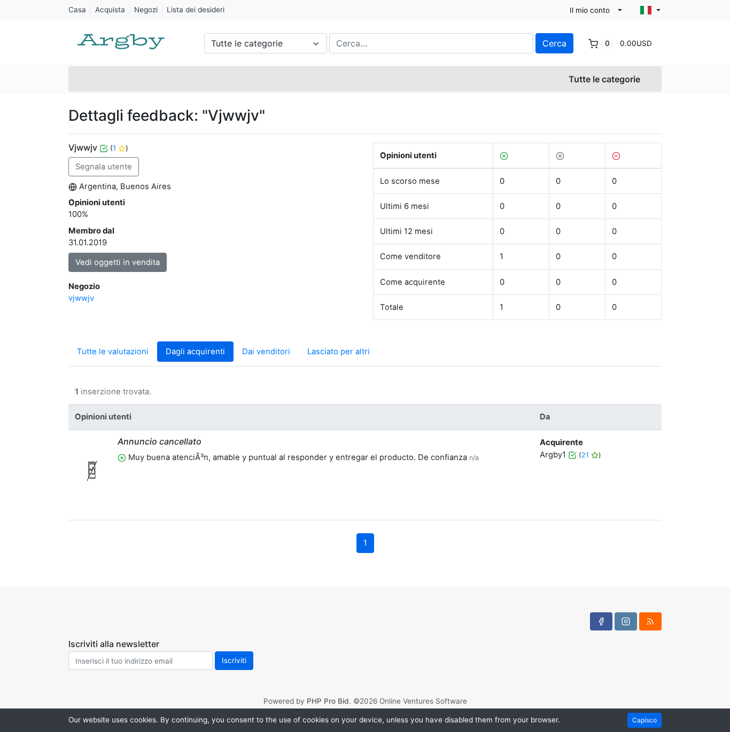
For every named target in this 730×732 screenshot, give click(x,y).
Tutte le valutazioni (113, 351)
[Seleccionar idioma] (650, 10)
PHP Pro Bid (328, 701)
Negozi (146, 9)
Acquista (110, 9)
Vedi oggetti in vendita (117, 262)
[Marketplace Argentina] (121, 36)
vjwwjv (81, 298)
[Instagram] (626, 621)
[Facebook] (601, 621)
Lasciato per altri (338, 351)
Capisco (644, 720)
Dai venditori (266, 351)
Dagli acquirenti (195, 351)
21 (586, 455)
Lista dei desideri (195, 9)
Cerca (554, 43)
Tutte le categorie (604, 79)
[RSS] (650, 621)
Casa (77, 9)
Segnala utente (103, 167)
